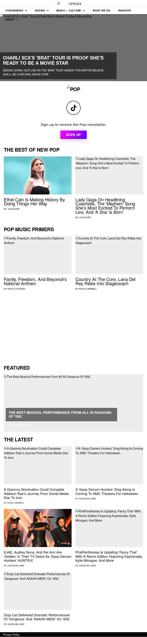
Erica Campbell (88, 288)
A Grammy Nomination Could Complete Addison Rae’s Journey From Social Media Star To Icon (36, 493)
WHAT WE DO (101, 10)
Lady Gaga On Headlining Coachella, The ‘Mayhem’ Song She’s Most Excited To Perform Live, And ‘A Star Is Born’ (105, 205)
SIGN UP (73, 134)
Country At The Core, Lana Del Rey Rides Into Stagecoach (105, 281)
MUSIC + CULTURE (68, 10)
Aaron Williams (87, 498)
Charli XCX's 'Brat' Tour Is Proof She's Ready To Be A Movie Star (53, 60)
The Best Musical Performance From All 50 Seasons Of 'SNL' (60, 414)
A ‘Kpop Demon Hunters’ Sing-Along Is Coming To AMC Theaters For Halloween (106, 491)
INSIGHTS (124, 10)
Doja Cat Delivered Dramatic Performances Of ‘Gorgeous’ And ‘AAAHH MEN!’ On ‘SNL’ (37, 616)
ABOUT (10, 19)
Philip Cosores (16, 288)
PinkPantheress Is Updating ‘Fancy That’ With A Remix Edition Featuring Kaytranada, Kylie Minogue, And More (109, 556)
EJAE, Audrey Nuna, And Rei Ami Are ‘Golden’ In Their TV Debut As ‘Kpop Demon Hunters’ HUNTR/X (37, 556)
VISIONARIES (14, 10)
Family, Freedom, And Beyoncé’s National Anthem (35, 281)
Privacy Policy (11, 634)
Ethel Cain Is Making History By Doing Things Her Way (34, 201)
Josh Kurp (13, 208)
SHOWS (40, 10)
